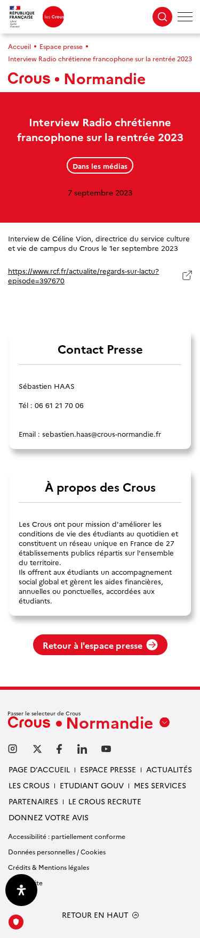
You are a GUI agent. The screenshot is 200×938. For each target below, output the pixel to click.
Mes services (160, 785)
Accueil (19, 46)
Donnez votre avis (49, 817)
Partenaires (33, 801)
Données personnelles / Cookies (57, 851)
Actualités (169, 769)
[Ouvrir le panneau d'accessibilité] (21, 890)
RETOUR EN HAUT (95, 915)
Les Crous (29, 785)
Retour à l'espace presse (92, 645)
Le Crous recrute (104, 801)
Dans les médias (100, 165)
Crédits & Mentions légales (48, 866)
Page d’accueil (39, 769)
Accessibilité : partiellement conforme (66, 836)
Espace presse (61, 46)
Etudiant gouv (92, 785)
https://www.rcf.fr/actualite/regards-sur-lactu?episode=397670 (83, 275)
